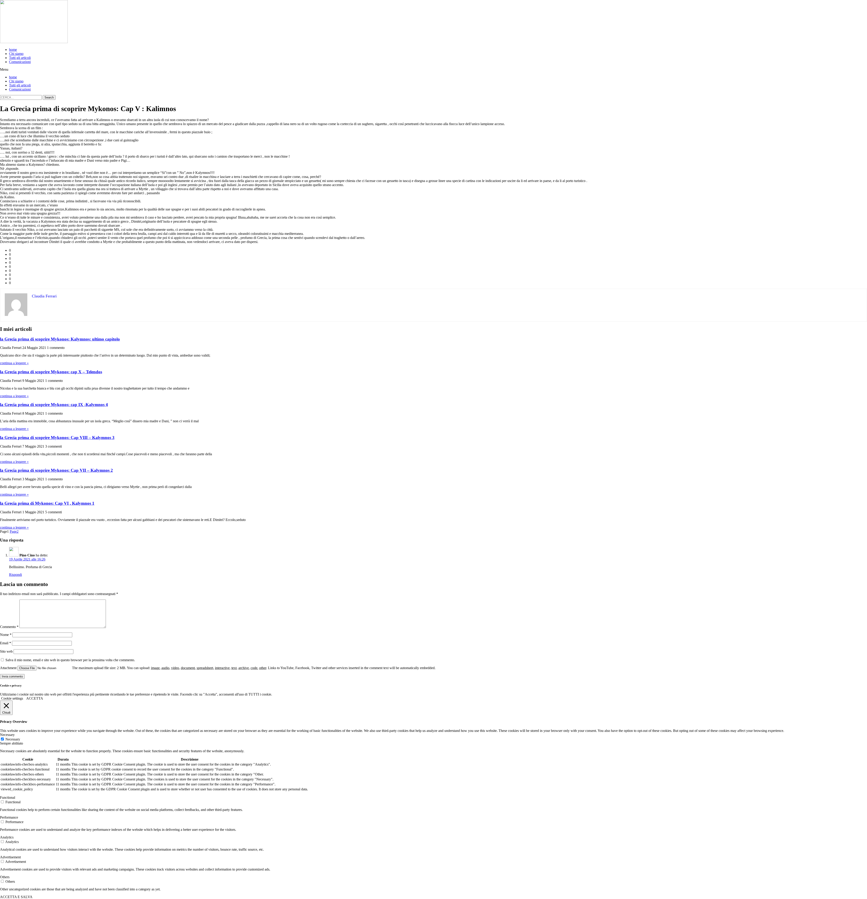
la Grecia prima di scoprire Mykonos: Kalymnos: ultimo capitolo (60, 339)
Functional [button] (7, 797)
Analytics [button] (7, 837)
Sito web (6, 651)
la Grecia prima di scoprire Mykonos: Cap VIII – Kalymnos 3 (57, 437)
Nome (6, 635)
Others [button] (4, 877)
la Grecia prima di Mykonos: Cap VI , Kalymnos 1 (47, 503)
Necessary (12, 739)
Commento (9, 627)
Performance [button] (9, 817)
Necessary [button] (7, 735)
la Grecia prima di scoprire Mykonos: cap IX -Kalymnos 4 (54, 404)
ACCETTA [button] (34, 698)
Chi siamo (16, 54)
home (13, 49)
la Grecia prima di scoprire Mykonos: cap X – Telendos (51, 371)
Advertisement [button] (10, 857)
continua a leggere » (14, 363)
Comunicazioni (20, 62)
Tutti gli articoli (20, 58)
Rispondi (15, 575)
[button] (433, 70)
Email (5, 643)
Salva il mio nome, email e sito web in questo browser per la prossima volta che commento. (70, 660)
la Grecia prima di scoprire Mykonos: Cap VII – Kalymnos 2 (56, 470)
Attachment (8, 668)
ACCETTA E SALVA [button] (16, 897)
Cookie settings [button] (12, 698)
